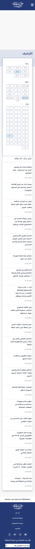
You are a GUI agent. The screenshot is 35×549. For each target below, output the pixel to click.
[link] (9, 534)
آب (17, 94)
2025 (17, 68)
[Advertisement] (17, 30)
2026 (25, 68)
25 (25, 140)
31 (25, 147)
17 (17, 128)
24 (9, 136)
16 (25, 128)
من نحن (17, 513)
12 (9, 120)
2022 (17, 72)
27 (9, 140)
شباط (17, 86)
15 (9, 124)
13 (25, 124)
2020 (25, 76)
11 (17, 120)
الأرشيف (17, 528)
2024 (9, 68)
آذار (9, 86)
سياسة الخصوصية (17, 523)
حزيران (9, 90)
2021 (9, 72)
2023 (25, 72)
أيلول (9, 94)
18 (9, 128)
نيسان (25, 90)
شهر (27, 82)
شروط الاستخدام (17, 518)
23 (17, 136)
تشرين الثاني (17, 98)
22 (25, 136)
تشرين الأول (25, 98)
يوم (27, 104)
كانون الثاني (25, 86)
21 (9, 132)
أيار (17, 90)
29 (17, 144)
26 (17, 140)
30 (9, 144)
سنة (27, 63)
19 (25, 132)
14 (17, 124)
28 (25, 144)
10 (25, 120)
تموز (25, 94)
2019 (17, 76)
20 (17, 132)
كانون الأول (10, 98)
